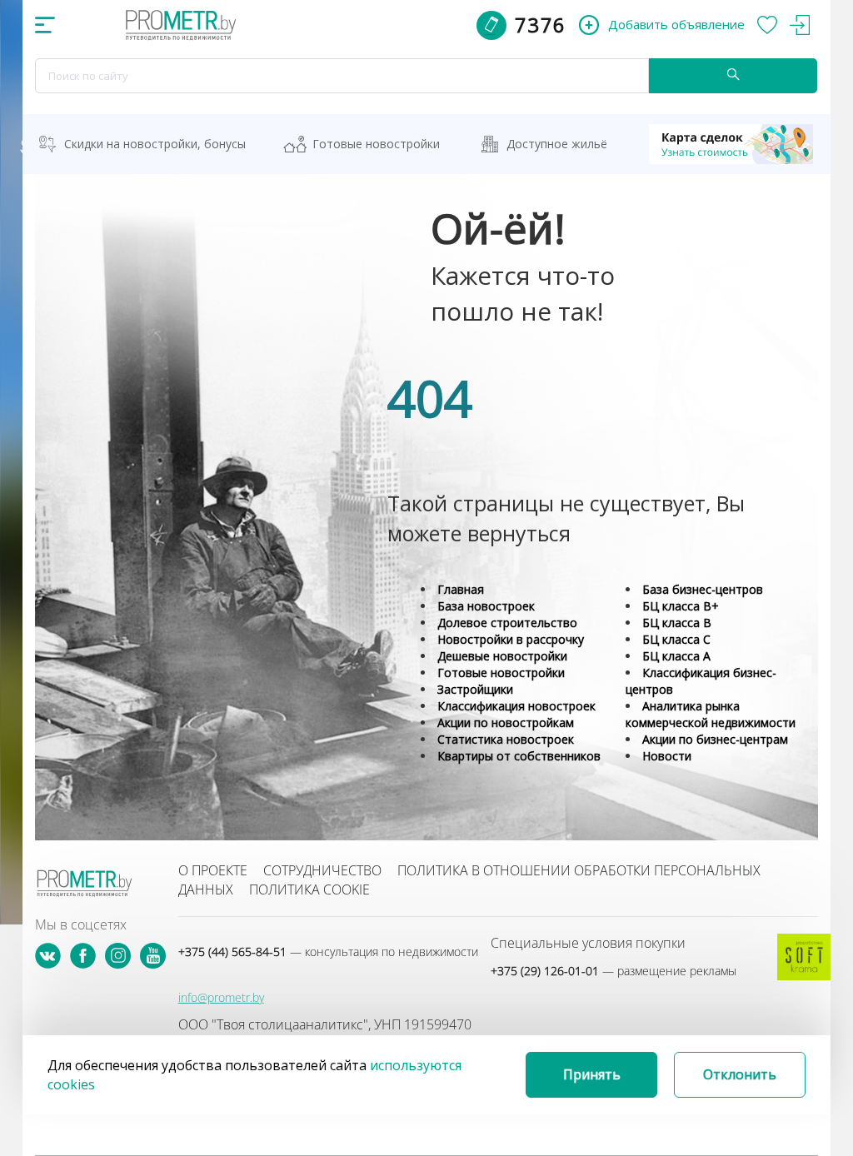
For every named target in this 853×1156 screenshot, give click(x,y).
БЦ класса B (676, 622)
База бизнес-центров (702, 589)
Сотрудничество (322, 870)
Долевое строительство (507, 622)
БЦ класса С (676, 639)
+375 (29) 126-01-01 (613, 971)
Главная (460, 589)
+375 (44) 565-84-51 (328, 951)
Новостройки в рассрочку (510, 639)
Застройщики (475, 689)
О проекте (212, 870)
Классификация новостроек (516, 706)
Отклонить (739, 1074)
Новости (666, 756)
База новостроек (486, 606)
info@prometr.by (221, 997)
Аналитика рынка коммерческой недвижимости (711, 714)
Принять (592, 1074)
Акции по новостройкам (505, 722)
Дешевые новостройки (502, 656)
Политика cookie (309, 889)
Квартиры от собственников (519, 756)
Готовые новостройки (376, 144)
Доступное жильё (556, 144)
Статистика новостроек (505, 739)
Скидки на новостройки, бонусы (155, 144)
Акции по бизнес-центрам (715, 739)
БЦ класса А (676, 656)
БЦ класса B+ (680, 606)
